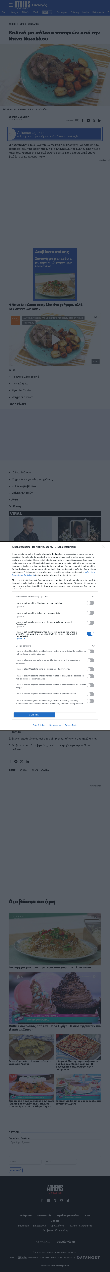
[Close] (104, 547)
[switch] (90, 603)
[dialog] (55, 636)
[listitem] (55, 596)
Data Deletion (39, 725)
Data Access (55, 725)
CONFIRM (34, 715)
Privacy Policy (71, 725)
